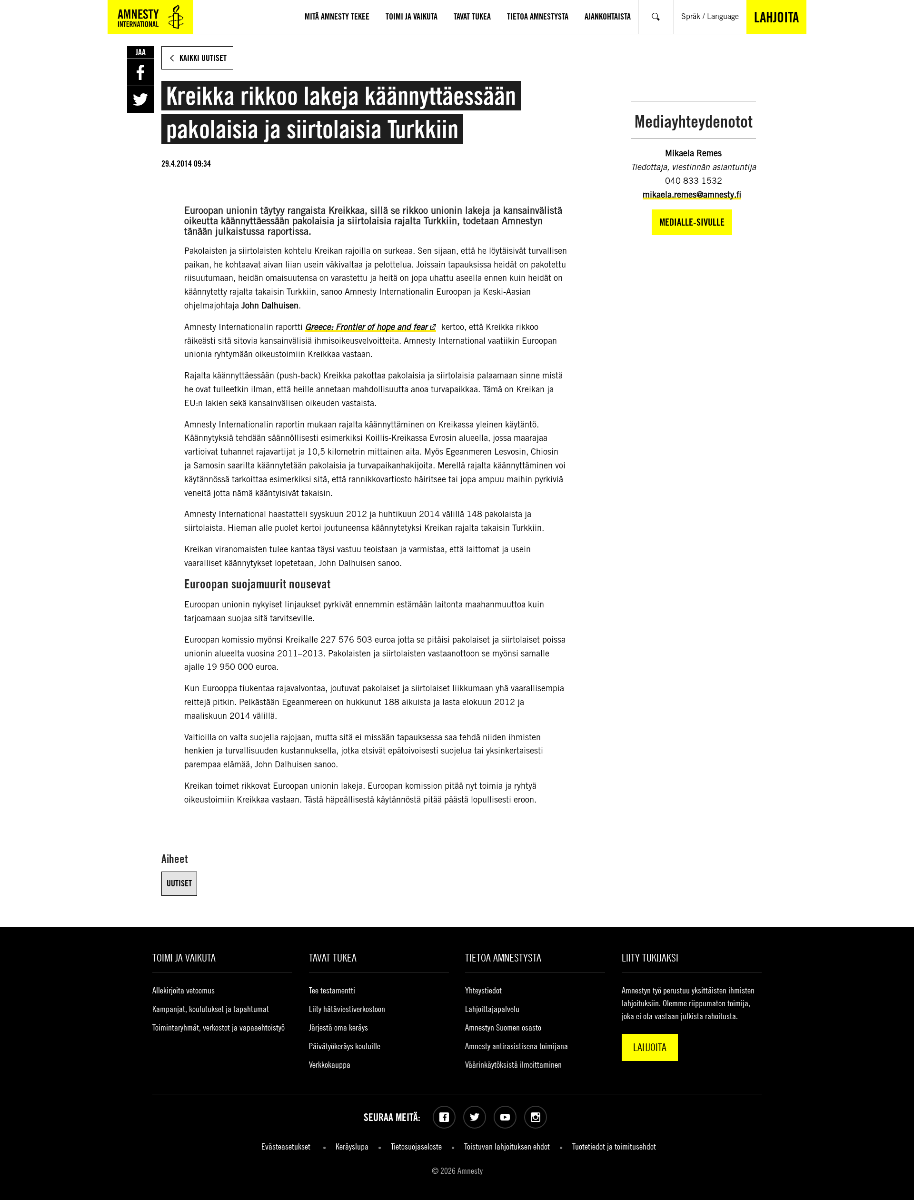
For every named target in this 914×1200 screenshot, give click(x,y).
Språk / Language (710, 16)
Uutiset (179, 883)
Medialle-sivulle (692, 222)
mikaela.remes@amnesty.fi (692, 194)
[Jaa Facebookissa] (140, 72)
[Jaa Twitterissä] (140, 99)
